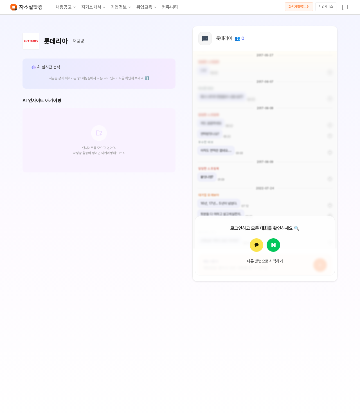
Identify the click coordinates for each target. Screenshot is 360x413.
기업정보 (119, 7)
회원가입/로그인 (299, 7)
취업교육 (144, 7)
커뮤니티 (170, 7)
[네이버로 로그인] (273, 245)
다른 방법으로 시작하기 (265, 261)
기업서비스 (326, 6)
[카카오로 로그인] (256, 245)
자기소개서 (91, 7)
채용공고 (64, 7)
